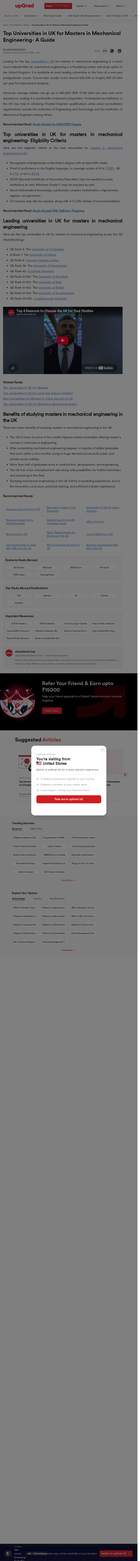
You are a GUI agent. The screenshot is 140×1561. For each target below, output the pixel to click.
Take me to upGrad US (68, 799)
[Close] (103, 750)
